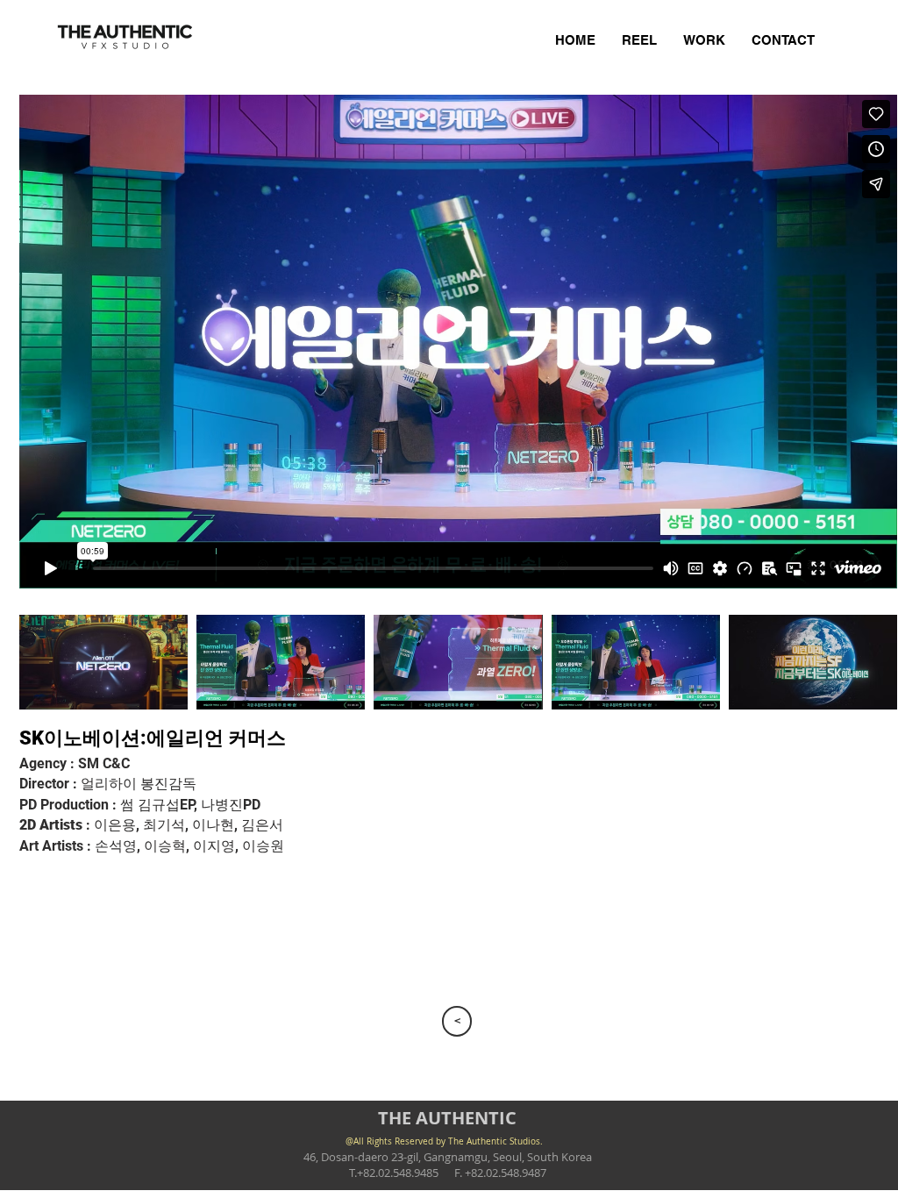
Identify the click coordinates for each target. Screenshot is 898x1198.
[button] (103, 662)
